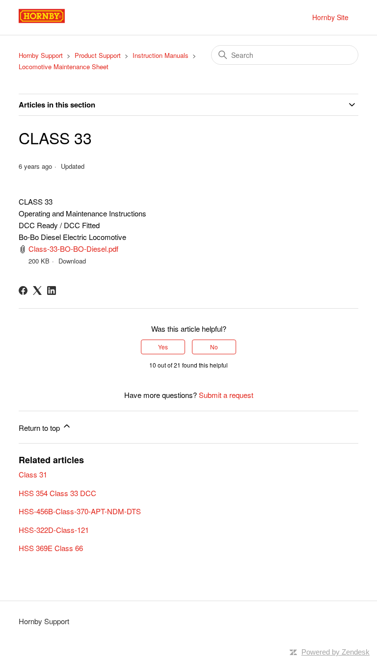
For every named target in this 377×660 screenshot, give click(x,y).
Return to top (40, 427)
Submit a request (226, 395)
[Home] (52, 22)
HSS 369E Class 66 (51, 548)
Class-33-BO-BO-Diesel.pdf (73, 248)
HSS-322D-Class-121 (54, 530)
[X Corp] (37, 290)
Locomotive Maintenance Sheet (63, 66)
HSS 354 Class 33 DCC (57, 493)
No (214, 347)
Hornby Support (41, 55)
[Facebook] (23, 290)
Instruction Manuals (160, 55)
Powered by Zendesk (335, 652)
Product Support (98, 55)
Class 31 (33, 474)
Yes (163, 347)
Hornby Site (330, 17)
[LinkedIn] (51, 290)
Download (72, 260)
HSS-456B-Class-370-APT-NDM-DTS (80, 511)
